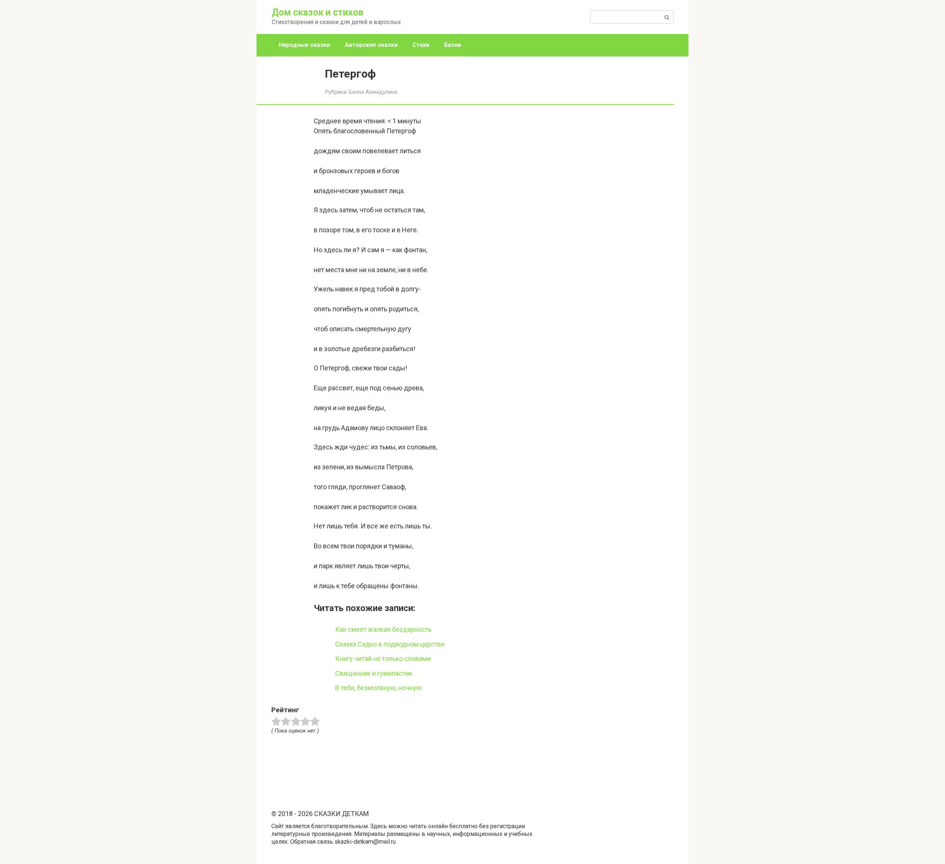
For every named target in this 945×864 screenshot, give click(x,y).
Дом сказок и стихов (317, 12)
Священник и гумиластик (373, 673)
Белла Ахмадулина (373, 92)
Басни (452, 44)
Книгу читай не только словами (383, 658)
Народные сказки (304, 44)
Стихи (420, 44)
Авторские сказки (371, 44)
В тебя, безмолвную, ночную (378, 688)
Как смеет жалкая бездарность (383, 629)
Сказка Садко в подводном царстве (390, 644)
